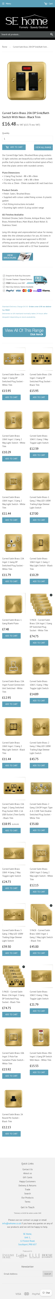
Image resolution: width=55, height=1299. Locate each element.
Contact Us (27, 1169)
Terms (27, 1201)
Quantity (5, 133)
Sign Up (47, 1274)
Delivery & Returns (27, 1185)
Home (4, 47)
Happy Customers (27, 1181)
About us (27, 1173)
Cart (50, 3)
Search (27, 1193)
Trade (27, 1189)
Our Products (27, 1197)
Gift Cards (27, 1177)
